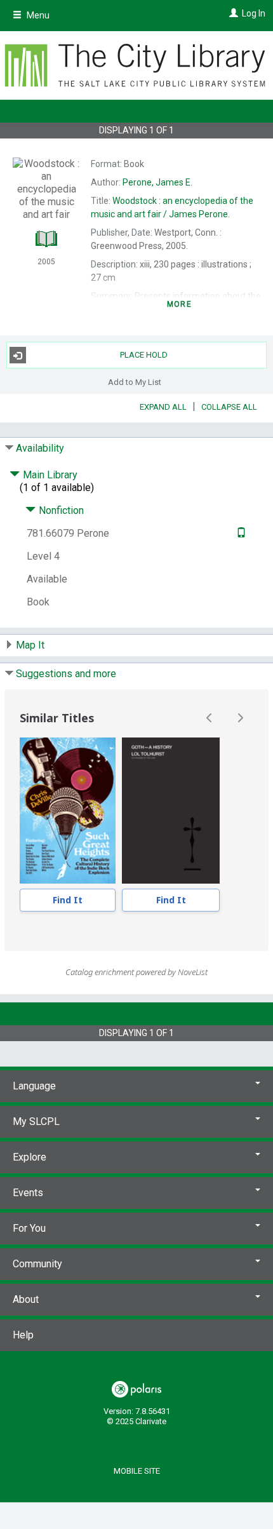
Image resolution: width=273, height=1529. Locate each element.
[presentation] (68, 811)
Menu (37, 15)
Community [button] (37, 1264)
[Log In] (232, 13)
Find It (68, 900)
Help (23, 1335)
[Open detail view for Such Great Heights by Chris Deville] (68, 811)
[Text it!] (239, 533)
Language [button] (34, 1086)
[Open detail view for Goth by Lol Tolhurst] (171, 811)
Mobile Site (137, 1471)
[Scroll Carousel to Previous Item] (209, 717)
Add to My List (134, 381)
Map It (30, 645)
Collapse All (229, 407)
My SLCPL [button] (36, 1121)
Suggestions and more (66, 674)
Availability (40, 448)
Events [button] (28, 1193)
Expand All (163, 407)
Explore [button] (29, 1157)
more (179, 304)
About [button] (26, 1299)
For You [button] (29, 1228)
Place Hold (144, 355)
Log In (253, 13)
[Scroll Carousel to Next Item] (240, 717)
